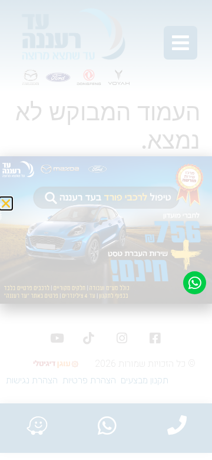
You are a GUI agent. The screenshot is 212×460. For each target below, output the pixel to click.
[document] (106, 230)
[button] (6, 203)
